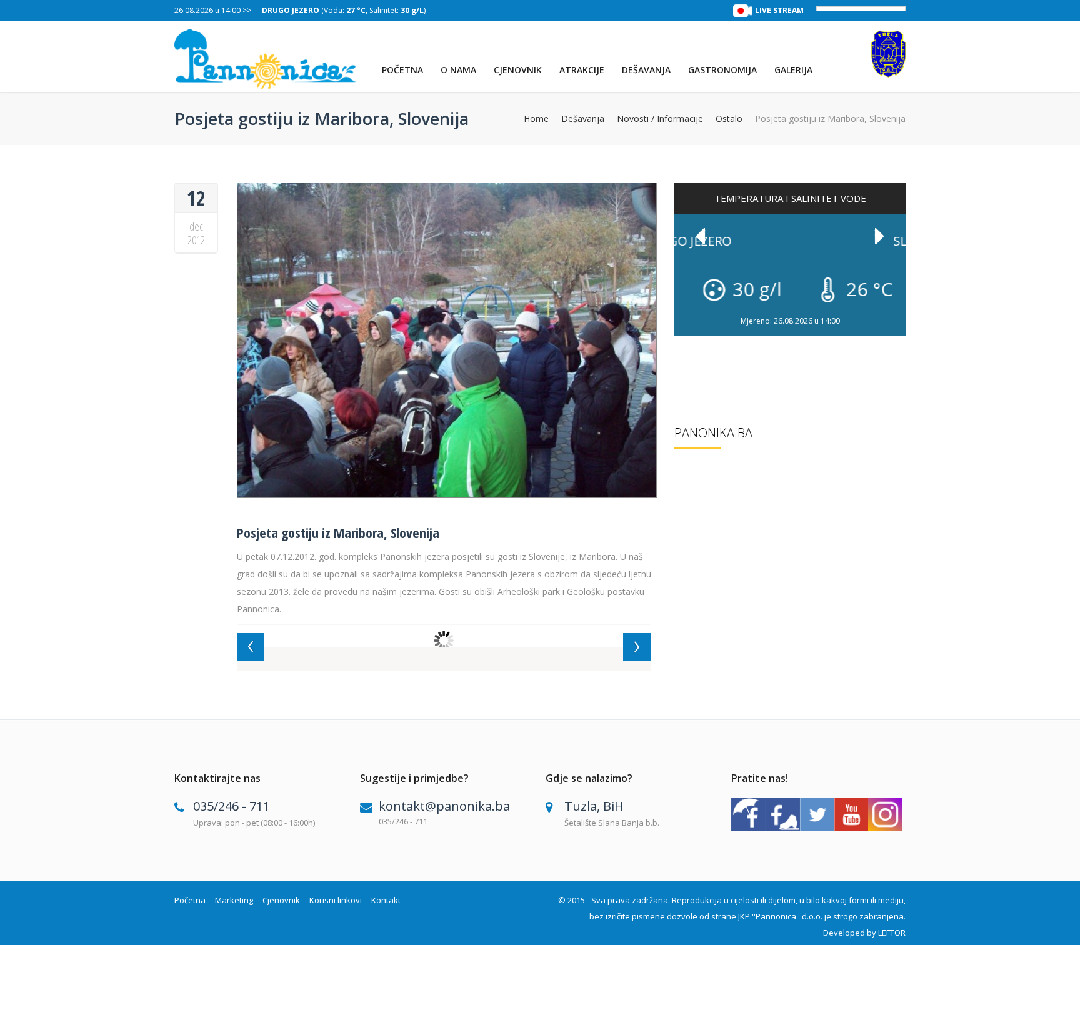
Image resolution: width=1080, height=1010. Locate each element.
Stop (899, 309)
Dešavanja (646, 70)
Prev (701, 236)
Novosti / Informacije (660, 118)
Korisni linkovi (335, 900)
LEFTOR (892, 932)
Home (536, 118)
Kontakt (386, 900)
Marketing (234, 900)
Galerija (793, 70)
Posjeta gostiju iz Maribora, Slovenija (338, 532)
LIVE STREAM (779, 10)
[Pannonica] (266, 59)
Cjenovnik (518, 70)
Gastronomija (722, 70)
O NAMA (458, 70)
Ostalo (729, 118)
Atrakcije (581, 70)
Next (879, 236)
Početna (402, 70)
